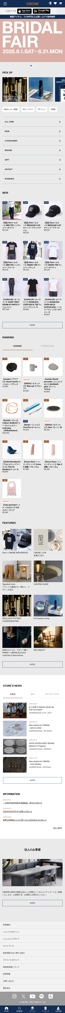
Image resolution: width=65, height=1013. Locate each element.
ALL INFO (57, 828)
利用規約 (6, 925)
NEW (7, 131)
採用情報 (6, 974)
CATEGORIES (11, 141)
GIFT (7, 160)
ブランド (32, 1011)
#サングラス (28, 109)
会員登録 (58, 1011)
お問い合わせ (8, 981)
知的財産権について (11, 967)
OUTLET (9, 169)
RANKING (9, 179)
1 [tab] (30, 65)
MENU (5, 4)
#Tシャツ (42, 109)
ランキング (45, 1011)
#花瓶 (53, 109)
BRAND (8, 150)
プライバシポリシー (11, 960)
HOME (6, 1011)
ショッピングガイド (11, 939)
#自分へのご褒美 (11, 109)
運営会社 (6, 988)
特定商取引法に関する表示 (14, 953)
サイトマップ (8, 946)
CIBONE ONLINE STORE (32, 6)
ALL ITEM (9, 122)
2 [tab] (34, 65)
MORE (32, 325)
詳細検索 (19, 1011)
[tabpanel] (32, 40)
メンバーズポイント (11, 932)
